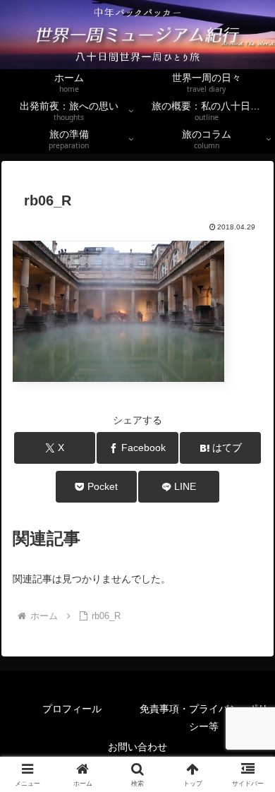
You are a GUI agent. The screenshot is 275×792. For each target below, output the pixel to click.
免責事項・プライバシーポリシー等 (204, 717)
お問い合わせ (137, 746)
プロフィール (86, 708)
